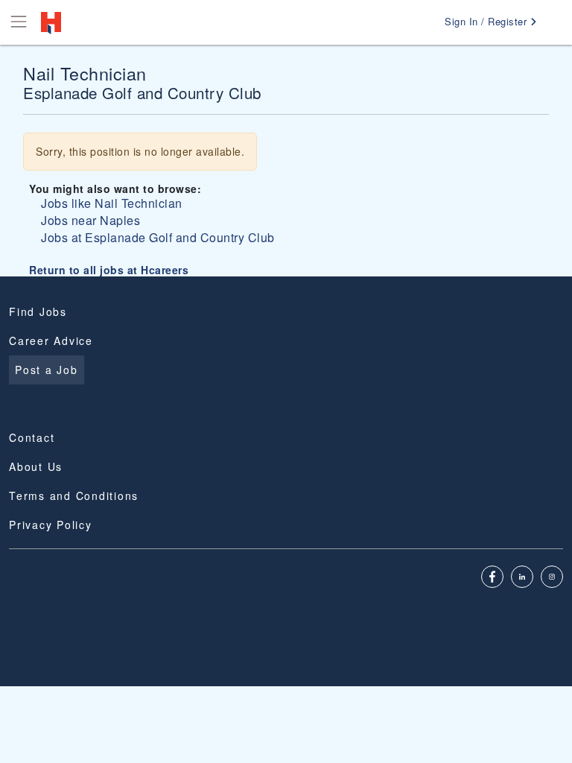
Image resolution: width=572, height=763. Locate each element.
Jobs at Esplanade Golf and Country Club (158, 237)
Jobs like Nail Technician (111, 203)
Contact (31, 437)
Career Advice (51, 340)
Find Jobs (38, 311)
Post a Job (46, 369)
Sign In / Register (487, 21)
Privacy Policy (50, 524)
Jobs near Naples (90, 220)
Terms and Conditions (74, 495)
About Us (36, 466)
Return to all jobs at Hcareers (108, 269)
